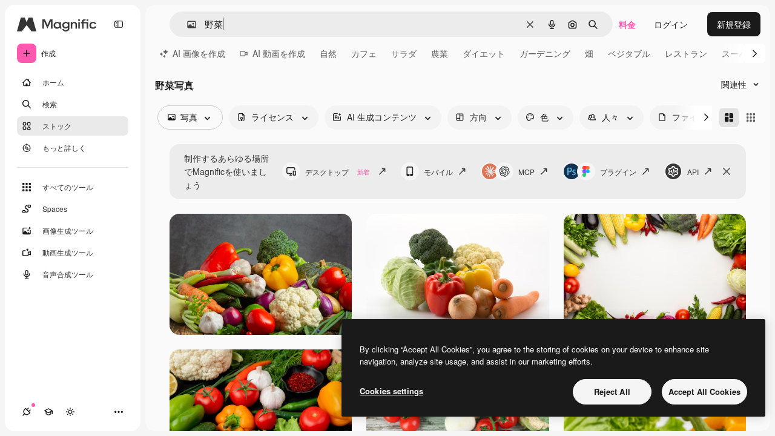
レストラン (686, 53)
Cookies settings (391, 391)
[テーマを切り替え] (70, 411)
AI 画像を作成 (199, 53)
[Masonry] (729, 117)
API (693, 172)
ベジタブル (629, 53)
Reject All (612, 391)
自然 (328, 53)
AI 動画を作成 (278, 53)
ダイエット (484, 53)
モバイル (438, 172)
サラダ (404, 53)
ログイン (671, 24)
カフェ (364, 53)
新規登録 (734, 24)
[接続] (26, 411)
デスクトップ (337, 172)
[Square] (750, 117)
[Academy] (48, 411)
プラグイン (618, 172)
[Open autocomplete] (186, 24)
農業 (439, 53)
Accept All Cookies (704, 391)
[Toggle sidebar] (118, 24)
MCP (526, 172)
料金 (627, 24)
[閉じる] (726, 171)
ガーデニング (544, 53)
